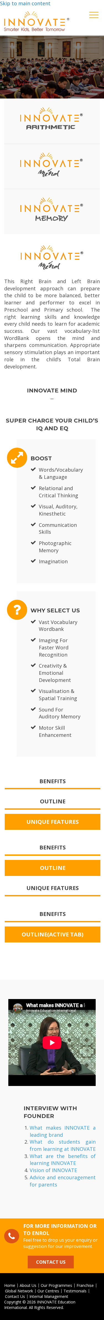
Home (9, 1285)
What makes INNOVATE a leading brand (63, 1131)
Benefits (52, 781)
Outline (52, 801)
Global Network (19, 1291)
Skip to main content (25, 3)
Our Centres (48, 1291)
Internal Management (48, 1296)
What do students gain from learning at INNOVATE (63, 1145)
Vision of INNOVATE (53, 1170)
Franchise (85, 1285)
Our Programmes (56, 1285)
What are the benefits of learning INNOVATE (63, 1160)
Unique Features (52, 821)
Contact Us (50, 1262)
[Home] (36, 21)
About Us (28, 1285)
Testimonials (75, 1291)
